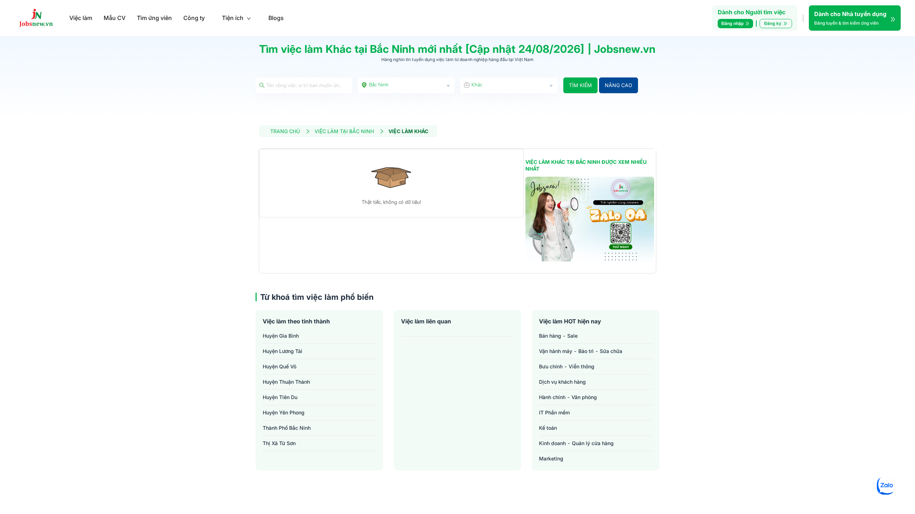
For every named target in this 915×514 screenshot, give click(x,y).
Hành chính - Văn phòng (568, 397)
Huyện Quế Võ (279, 366)
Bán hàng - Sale (558, 336)
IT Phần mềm (554, 412)
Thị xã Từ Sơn (279, 443)
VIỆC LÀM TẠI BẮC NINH (344, 131)
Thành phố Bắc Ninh (287, 428)
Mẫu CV (114, 17)
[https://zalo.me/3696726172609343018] (589, 219)
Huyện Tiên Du (280, 397)
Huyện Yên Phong (284, 412)
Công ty (194, 17)
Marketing (551, 458)
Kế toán (548, 428)
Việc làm (80, 17)
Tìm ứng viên (154, 17)
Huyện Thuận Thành (286, 382)
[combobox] (406, 85)
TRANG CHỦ (285, 131)
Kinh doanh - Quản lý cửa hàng (576, 443)
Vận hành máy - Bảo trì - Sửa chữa (580, 351)
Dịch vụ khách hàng (562, 382)
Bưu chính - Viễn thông (566, 366)
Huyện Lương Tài (282, 351)
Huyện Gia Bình (281, 336)
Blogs (276, 17)
